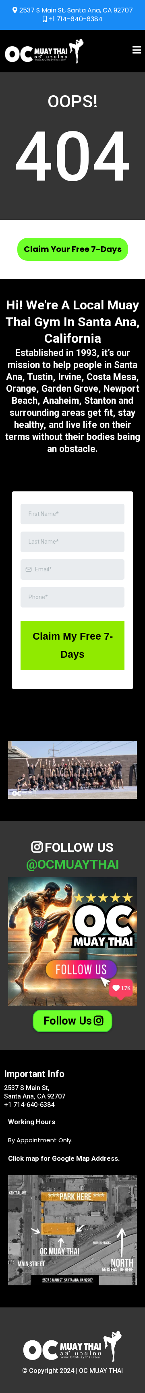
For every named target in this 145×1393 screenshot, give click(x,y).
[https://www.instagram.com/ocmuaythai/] (72, 941)
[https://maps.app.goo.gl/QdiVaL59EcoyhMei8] (72, 1230)
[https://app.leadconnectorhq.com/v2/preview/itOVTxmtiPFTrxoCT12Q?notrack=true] (44, 51)
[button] (137, 51)
